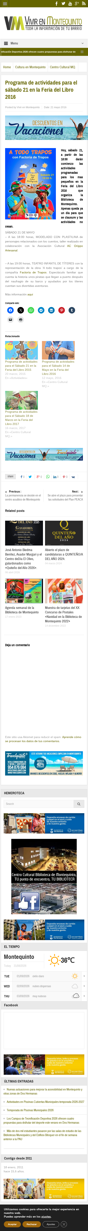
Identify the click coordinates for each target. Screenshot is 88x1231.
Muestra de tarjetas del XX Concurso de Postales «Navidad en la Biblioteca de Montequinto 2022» (63, 614)
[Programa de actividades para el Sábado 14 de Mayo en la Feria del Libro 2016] (58, 350)
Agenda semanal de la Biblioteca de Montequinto (22, 610)
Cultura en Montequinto (30, 67)
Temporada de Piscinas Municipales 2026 (30, 1110)
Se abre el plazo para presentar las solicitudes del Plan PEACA (65, 496)
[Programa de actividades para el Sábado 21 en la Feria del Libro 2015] (21, 350)
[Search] (79, 804)
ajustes (46, 1217)
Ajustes (51, 1224)
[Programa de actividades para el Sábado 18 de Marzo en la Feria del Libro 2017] (21, 400)
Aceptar (12, 1224)
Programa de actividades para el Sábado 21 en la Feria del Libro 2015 (21, 365)
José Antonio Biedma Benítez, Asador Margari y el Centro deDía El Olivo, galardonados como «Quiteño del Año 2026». (23, 559)
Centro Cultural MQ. (63, 67)
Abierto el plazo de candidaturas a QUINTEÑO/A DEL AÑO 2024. (64, 554)
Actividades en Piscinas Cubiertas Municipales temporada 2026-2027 (45, 1102)
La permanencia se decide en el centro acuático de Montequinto (23, 496)
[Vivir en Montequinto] (44, 22)
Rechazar (32, 1224)
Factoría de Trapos (33, 272)
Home (7, 67)
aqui (30, 294)
